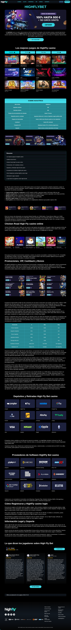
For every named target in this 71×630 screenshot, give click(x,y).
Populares (11, 52)
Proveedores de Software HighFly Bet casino (16, 170)
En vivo (26, 52)
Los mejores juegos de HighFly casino (15, 156)
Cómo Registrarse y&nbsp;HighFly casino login (17, 173)
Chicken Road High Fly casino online (15, 162)
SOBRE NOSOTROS (11, 159)
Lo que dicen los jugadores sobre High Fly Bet (17, 178)
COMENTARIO (59, 548)
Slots (58, 52)
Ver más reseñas (35, 586)
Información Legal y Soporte (13, 176)
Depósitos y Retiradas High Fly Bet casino (16, 167)
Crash (42, 52)
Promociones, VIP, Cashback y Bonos (15, 165)
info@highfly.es (61, 618)
